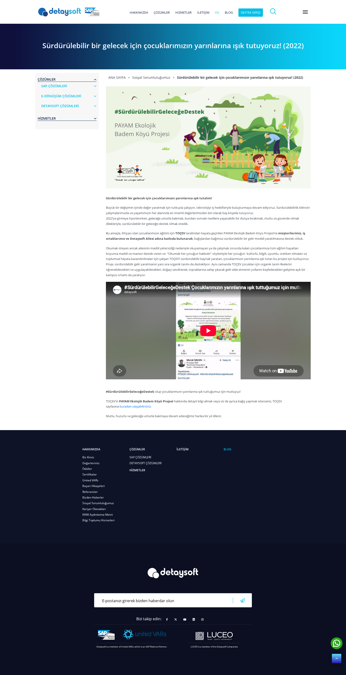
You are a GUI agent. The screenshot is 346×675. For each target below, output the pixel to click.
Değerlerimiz (91, 463)
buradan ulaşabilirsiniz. (136, 406)
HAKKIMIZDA (139, 13)
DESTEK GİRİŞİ (251, 12)
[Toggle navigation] (305, 12)
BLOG (229, 13)
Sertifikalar (89, 474)
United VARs (90, 480)
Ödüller (87, 469)
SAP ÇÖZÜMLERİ (140, 457)
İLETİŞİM (203, 13)
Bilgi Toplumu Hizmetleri (98, 520)
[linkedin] (194, 619)
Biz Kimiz (88, 457)
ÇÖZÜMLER (162, 13)
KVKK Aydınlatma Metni (97, 515)
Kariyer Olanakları (94, 509)
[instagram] (202, 619)
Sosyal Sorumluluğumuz (98, 503)
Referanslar (90, 492)
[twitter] (175, 619)
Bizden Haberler (93, 497)
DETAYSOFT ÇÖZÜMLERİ (145, 463)
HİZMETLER (183, 13)
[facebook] (167, 619)
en (217, 13)
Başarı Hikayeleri (93, 486)
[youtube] (184, 619)
